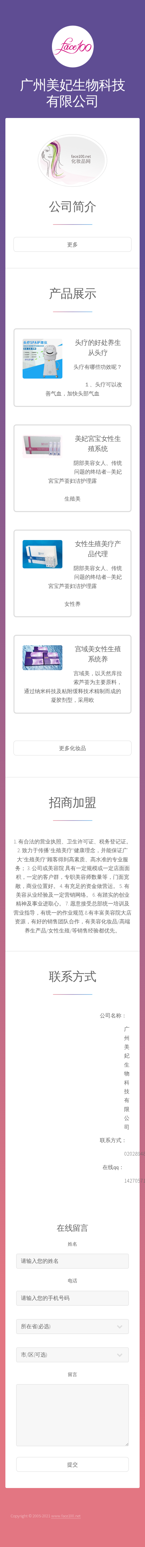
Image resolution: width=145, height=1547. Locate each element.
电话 (72, 1281)
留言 (72, 1374)
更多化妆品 (72, 748)
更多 (72, 244)
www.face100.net (66, 1515)
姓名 (72, 1244)
